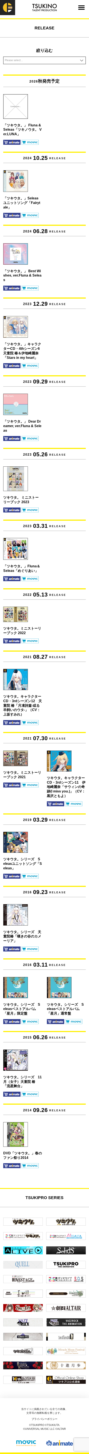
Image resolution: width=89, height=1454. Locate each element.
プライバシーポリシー (44, 1419)
